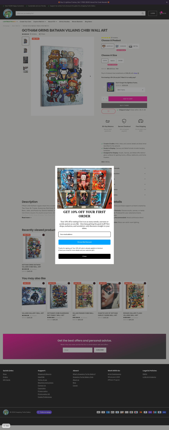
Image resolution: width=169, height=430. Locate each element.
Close (84, 256)
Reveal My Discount (85, 242)
